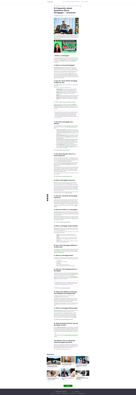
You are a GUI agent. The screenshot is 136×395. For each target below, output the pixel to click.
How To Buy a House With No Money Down (65, 176)
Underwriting (56, 228)
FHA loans (58, 92)
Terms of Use (52, 393)
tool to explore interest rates (69, 146)
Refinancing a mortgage (57, 310)
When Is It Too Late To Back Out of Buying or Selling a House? (82, 365)
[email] (47, 200)
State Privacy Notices (65, 393)
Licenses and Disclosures (72, 393)
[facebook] (47, 195)
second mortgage (57, 67)
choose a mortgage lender (61, 327)
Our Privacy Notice (58, 393)
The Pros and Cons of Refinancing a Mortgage (65, 319)
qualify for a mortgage (68, 192)
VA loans (57, 95)
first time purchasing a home (60, 36)
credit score (58, 250)
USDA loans (58, 97)
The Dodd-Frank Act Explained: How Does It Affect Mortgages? (82, 378)
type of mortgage (58, 84)
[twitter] (47, 197)
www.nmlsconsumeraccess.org (81, 393)
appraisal (66, 238)
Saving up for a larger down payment (64, 131)
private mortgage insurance (67, 163)
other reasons (74, 317)
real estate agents (74, 274)
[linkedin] (47, 198)
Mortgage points (56, 211)
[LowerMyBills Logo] (50, 1)
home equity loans (71, 73)
